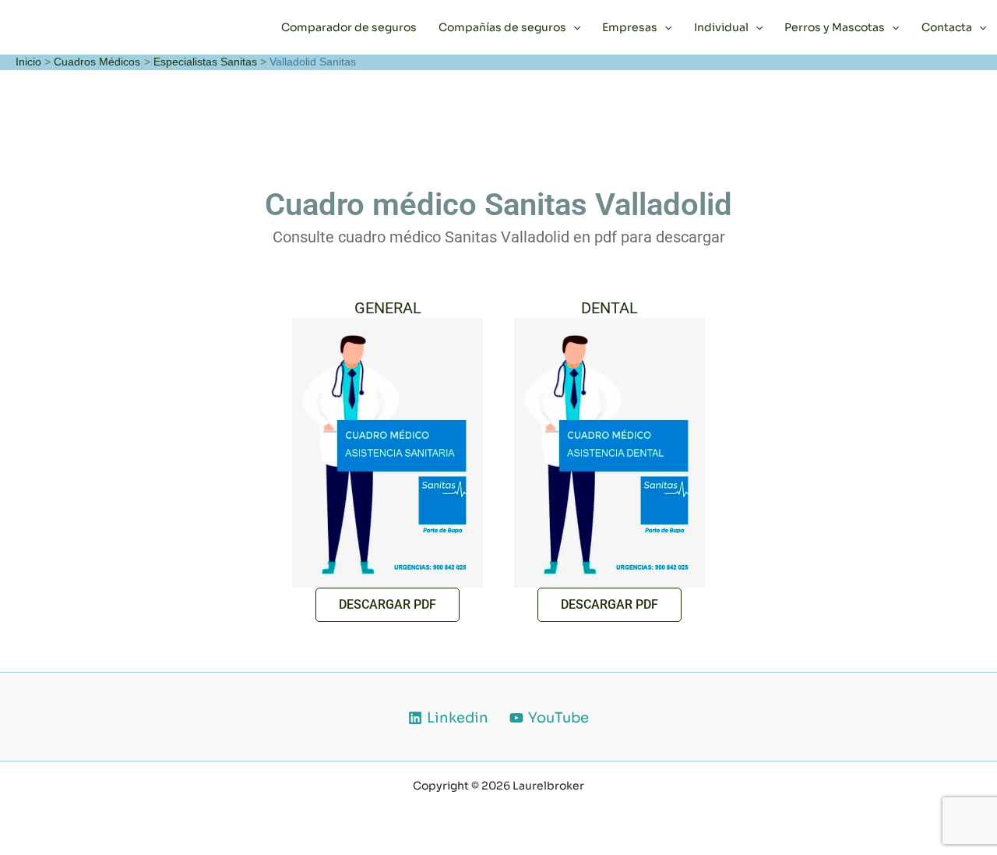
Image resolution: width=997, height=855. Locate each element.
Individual (721, 27)
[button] (573, 27)
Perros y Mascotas (834, 27)
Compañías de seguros (502, 27)
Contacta (946, 27)
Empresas (629, 27)
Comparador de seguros (349, 27)
